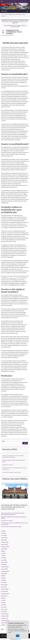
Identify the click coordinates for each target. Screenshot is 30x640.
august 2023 (4, 595)
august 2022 (4, 622)
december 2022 (4, 613)
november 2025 (4, 542)
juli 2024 (3, 575)
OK (17, 635)
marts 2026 (4, 535)
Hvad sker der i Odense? (7, 464)
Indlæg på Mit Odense (10, 35)
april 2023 (3, 604)
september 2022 (5, 620)
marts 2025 (4, 560)
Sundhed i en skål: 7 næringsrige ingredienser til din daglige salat (15, 22)
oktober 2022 (4, 618)
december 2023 (4, 589)
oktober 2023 (4, 591)
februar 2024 (4, 584)
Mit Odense (4, 11)
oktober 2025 (4, 544)
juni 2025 (3, 553)
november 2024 (4, 566)
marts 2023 (4, 607)
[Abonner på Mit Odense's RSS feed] (1, 1)
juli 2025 (3, 551)
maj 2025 (3, 555)
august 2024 (4, 573)
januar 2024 (4, 587)
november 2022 (4, 616)
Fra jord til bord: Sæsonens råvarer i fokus (11, 472)
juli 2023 (3, 598)
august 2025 (4, 548)
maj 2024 (3, 580)
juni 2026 (3, 531)
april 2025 (3, 557)
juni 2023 (3, 600)
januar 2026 (4, 540)
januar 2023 (4, 611)
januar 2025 (4, 564)
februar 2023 (4, 609)
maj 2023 (3, 602)
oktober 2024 (4, 569)
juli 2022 (3, 625)
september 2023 (5, 593)
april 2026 (3, 533)
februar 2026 (4, 537)
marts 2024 (4, 582)
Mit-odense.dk (4, 14)
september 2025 (5, 546)
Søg (3, 441)
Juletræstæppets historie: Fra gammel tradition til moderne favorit (15, 26)
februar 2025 (4, 562)
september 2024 (5, 571)
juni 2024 (3, 578)
